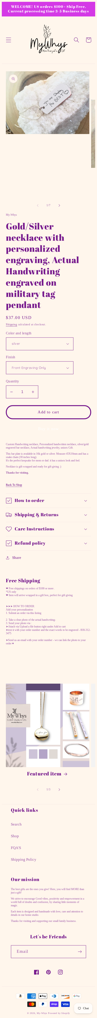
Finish (10, 357)
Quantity (12, 381)
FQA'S (16, 848)
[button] (9, 40)
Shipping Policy (23, 859)
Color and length (19, 333)
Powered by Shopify (59, 1013)
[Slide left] (38, 206)
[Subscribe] (80, 951)
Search (16, 824)
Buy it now (48, 428)
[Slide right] (59, 206)
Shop (15, 836)
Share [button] (16, 557)
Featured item (44, 773)
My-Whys (42, 1013)
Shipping (11, 324)
